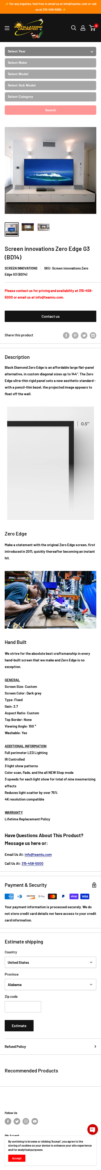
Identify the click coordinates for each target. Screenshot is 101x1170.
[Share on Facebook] (66, 335)
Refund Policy (15, 1046)
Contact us (51, 316)
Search (50, 110)
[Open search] (73, 27)
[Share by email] (93, 335)
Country (11, 952)
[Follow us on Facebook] (8, 1121)
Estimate (19, 1025)
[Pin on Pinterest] (75, 335)
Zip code (11, 996)
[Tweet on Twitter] (84, 335)
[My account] (83, 27)
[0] (92, 28)
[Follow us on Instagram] (26, 1121)
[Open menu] (7, 28)
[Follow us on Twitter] (17, 1121)
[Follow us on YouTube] (34, 1121)
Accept (17, 1158)
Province (12, 974)
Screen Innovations (21, 268)
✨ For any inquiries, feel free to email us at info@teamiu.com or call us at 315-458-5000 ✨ (50, 6)
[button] (92, 1129)
